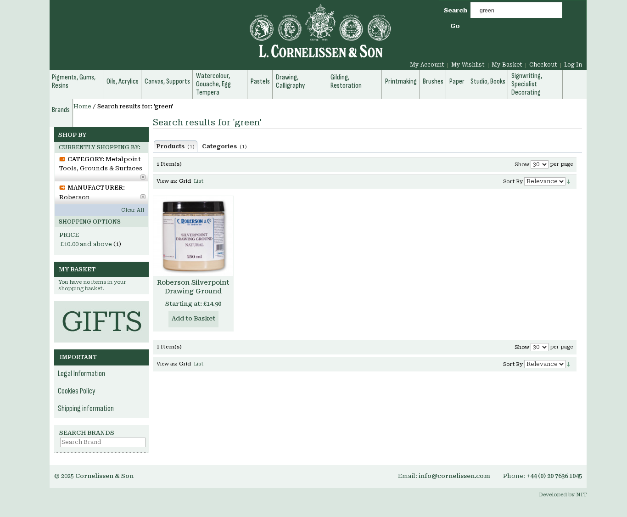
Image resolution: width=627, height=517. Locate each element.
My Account (427, 65)
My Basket (507, 65)
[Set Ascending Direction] (568, 181)
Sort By (513, 182)
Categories (224, 146)
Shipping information (86, 408)
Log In (573, 65)
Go (455, 25)
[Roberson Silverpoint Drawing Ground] (193, 236)
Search (455, 10)
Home (82, 106)
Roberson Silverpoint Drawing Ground (193, 287)
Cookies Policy (76, 391)
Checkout (543, 65)
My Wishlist (468, 65)
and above (86, 244)
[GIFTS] (101, 305)
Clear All (132, 210)
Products (176, 146)
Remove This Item (143, 177)
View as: (167, 181)
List (198, 181)
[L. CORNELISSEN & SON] (222, 36)
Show (522, 165)
